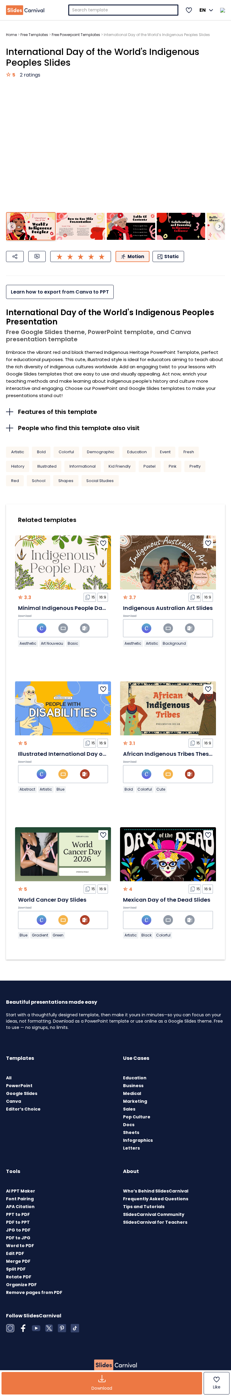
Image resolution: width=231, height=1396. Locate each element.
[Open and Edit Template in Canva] (41, 628)
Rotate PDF (18, 1277)
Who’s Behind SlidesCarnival (155, 1191)
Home (11, 34)
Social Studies (100, 481)
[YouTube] (36, 1328)
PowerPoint (19, 1086)
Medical (132, 1093)
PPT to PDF (18, 1214)
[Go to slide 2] (81, 226)
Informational (82, 466)
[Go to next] (219, 226)
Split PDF (16, 1269)
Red (15, 481)
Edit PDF (15, 1253)
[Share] (15, 256)
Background (174, 643)
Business (133, 1086)
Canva (13, 1101)
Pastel (149, 466)
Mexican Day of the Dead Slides (166, 899)
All (8, 1078)
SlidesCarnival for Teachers (155, 1222)
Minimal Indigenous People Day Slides (70, 608)
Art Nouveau (52, 643)
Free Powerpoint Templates (76, 34)
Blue (60, 789)
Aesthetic (28, 643)
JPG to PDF (18, 1230)
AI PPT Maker (20, 1191)
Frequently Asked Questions (155, 1199)
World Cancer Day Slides (52, 899)
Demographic (100, 452)
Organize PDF (21, 1285)
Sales (129, 1109)
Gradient (40, 935)
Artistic (17, 452)
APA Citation (20, 1207)
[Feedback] (37, 256)
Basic (73, 643)
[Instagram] (10, 1328)
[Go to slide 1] (31, 226)
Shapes (65, 481)
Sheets (131, 1132)
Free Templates (34, 34)
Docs (128, 1125)
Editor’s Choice (23, 1109)
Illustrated (47, 466)
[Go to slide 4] (181, 226)
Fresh (188, 452)
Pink (173, 466)
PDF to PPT (18, 1222)
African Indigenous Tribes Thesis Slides (177, 754)
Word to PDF (20, 1246)
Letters (131, 1148)
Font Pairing (20, 1199)
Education (137, 452)
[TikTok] (75, 1328)
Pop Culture (136, 1117)
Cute (160, 789)
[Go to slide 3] (131, 226)
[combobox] (123, 10)
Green (58, 935)
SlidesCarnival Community (153, 1214)
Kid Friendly (120, 466)
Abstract (27, 789)
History (17, 466)
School (38, 481)
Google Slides (21, 1093)
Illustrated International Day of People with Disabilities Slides (102, 754)
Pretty (195, 466)
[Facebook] (23, 1328)
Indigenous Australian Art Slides (168, 608)
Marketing (135, 1101)
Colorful (66, 452)
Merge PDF (18, 1261)
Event (165, 452)
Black (146, 935)
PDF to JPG (18, 1238)
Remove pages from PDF (34, 1292)
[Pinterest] (62, 1328)
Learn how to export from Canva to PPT (60, 291)
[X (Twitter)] (49, 1328)
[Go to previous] (12, 226)
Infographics (138, 1140)
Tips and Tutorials (144, 1207)
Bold (41, 452)
